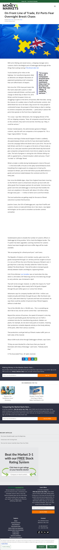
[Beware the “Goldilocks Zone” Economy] (8, 390)
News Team (11, 19)
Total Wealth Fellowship (32, 1)
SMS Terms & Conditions (15, 537)
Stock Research (16, 524)
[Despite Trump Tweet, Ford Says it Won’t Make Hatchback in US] (37, 390)
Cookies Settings (6, 546)
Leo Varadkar (25, 274)
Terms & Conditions (16, 535)
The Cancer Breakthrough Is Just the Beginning (13, 436)
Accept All (41, 546)
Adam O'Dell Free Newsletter (15, 528)
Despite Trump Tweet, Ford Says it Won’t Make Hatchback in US (37, 398)
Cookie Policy (15, 533)
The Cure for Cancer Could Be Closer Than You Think (14, 443)
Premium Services (15, 522)
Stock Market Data (15, 526)
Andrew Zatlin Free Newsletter (16, 530)
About (15, 520)
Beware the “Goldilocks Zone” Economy (7, 398)
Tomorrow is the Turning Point (9, 439)
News (21, 19)
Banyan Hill (24, 1)
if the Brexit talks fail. (32, 68)
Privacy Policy (15, 532)
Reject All (52, 546)
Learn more (18, 501)
